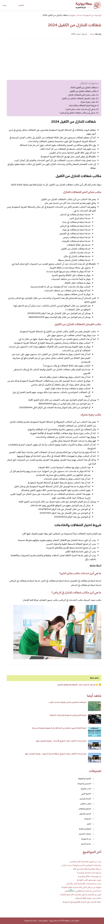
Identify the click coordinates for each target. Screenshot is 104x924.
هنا (66, 310)
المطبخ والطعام (85, 809)
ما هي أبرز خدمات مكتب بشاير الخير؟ (80, 109)
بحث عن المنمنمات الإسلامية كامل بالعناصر (83, 884)
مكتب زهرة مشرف (87, 102)
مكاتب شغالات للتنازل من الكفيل (83, 91)
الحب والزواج (86, 788)
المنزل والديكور (85, 814)
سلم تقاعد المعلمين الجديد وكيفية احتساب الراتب (67, 702)
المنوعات (87, 819)
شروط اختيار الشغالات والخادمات (83, 106)
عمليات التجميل (85, 834)
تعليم (89, 824)
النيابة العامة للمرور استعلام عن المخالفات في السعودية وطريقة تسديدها (59, 728)
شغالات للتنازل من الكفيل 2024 (83, 88)
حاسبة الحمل (86, 844)
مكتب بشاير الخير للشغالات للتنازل (81, 95)
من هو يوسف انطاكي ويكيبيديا (89, 876)
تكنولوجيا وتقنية (85, 829)
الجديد (21, 5)
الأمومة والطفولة (84, 778)
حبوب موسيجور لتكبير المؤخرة (89, 880)
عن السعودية (86, 839)
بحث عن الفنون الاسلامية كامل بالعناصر (85, 862)
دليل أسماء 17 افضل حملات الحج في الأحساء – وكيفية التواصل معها (61, 741)
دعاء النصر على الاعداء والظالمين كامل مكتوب (82, 891)
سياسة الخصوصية (31, 920)
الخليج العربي (86, 793)
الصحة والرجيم (85, 799)
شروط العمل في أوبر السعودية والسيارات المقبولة (68, 715)
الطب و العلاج (86, 804)
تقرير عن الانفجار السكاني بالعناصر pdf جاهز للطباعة (80, 895)
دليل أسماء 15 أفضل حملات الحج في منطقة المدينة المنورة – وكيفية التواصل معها (55, 754)
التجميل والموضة (84, 783)
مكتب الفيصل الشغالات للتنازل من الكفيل (78, 98)
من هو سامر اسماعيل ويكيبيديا (89, 873)
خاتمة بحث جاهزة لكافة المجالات (88, 898)
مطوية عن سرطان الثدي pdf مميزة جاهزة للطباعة (81, 887)
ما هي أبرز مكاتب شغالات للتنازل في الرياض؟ (77, 113)
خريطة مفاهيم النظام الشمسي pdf (87, 869)
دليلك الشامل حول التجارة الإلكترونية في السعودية (82, 902)
